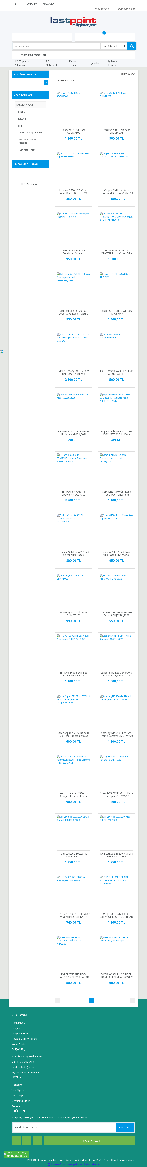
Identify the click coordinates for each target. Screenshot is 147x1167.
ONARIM (32, 3)
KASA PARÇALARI (24, 104)
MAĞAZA (48, 3)
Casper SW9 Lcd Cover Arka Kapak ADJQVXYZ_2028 (116, 674)
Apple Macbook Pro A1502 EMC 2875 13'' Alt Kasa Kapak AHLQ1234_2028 (116, 433)
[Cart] (105, 37)
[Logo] (73, 22)
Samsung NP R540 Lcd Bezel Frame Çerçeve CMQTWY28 (116, 734)
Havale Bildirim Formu (24, 1038)
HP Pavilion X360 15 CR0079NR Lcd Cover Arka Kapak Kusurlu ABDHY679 (116, 252)
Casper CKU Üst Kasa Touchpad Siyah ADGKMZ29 (116, 191)
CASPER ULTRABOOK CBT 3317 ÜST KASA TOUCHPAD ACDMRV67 (116, 915)
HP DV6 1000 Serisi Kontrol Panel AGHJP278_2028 (116, 614)
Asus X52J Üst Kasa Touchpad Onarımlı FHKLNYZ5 (73, 252)
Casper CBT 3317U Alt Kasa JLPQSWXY (116, 312)
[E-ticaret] (73, 1164)
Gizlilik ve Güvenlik (23, 1061)
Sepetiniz (17, 1106)
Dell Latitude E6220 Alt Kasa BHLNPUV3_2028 (116, 855)
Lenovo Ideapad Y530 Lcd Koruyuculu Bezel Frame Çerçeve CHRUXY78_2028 (73, 795)
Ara (47, 82)
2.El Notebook (52, 63)
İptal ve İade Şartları (23, 1067)
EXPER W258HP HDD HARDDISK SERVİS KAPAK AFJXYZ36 (73, 976)
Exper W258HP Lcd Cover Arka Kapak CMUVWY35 (116, 553)
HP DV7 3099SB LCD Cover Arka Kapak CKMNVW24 (73, 915)
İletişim (16, 1028)
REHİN (17, 3)
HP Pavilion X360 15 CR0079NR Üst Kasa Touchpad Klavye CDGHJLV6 (73, 493)
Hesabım (17, 1084)
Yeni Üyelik (18, 1090)
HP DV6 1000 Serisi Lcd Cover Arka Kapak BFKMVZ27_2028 (73, 674)
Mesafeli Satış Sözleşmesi (27, 1056)
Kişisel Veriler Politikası (25, 1072)
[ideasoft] (55, 1164)
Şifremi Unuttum (21, 1100)
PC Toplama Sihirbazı (22, 63)
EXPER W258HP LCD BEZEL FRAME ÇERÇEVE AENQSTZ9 (116, 976)
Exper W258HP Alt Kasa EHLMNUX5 (116, 131)
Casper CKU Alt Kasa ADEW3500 (73, 131)
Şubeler (95, 63)
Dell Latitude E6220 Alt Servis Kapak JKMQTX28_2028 (73, 855)
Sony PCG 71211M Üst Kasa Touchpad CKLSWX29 (116, 795)
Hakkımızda (18, 1022)
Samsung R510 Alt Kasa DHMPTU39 (73, 614)
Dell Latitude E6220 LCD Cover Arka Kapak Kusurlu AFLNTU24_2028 (74, 312)
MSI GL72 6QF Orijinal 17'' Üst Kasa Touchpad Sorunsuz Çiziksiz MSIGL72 (73, 372)
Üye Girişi (17, 1095)
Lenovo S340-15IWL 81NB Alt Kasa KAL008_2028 (73, 433)
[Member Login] (41, 37)
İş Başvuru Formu (114, 63)
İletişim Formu (20, 1033)
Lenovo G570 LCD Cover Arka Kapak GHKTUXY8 (73, 191)
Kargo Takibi (72, 63)
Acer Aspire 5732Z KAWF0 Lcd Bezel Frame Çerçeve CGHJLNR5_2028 (73, 734)
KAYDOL (124, 1127)
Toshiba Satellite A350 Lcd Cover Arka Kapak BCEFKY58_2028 (73, 553)
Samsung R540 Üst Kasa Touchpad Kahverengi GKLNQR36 (116, 493)
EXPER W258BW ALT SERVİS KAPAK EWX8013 (116, 372)
